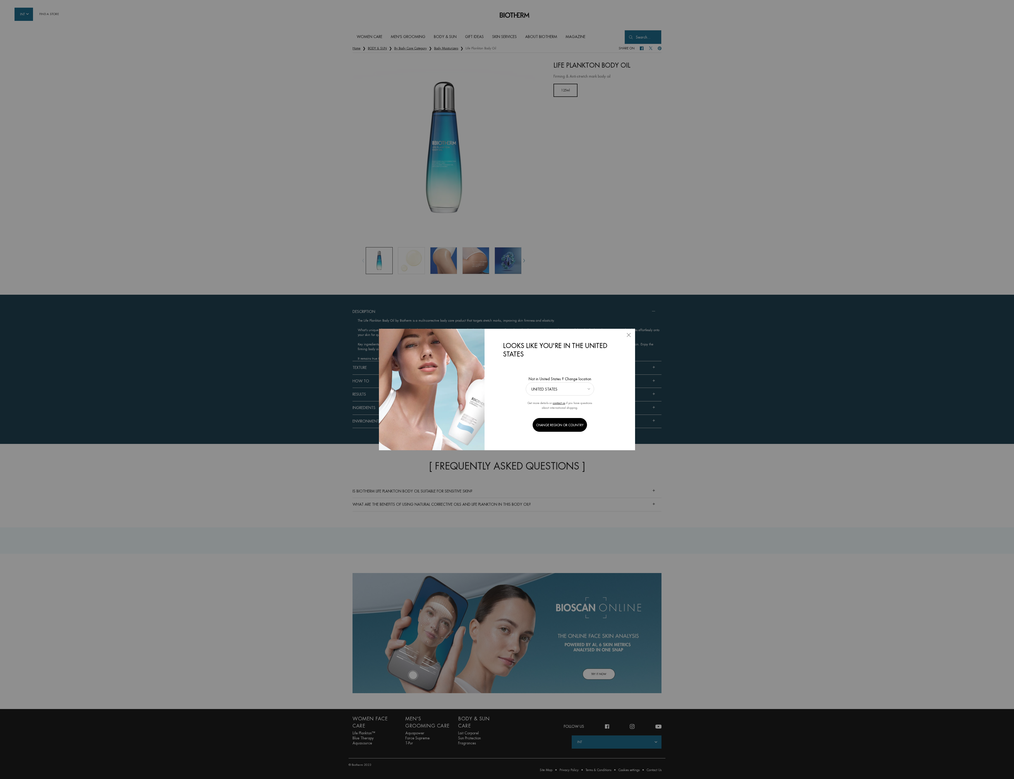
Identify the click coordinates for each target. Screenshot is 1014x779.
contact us (559, 403)
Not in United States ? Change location (560, 379)
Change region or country (560, 425)
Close (629, 335)
